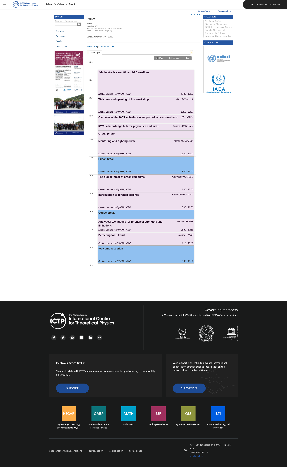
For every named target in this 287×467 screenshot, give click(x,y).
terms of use (135, 451)
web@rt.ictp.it (196, 456)
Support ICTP (189, 388)
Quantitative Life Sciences (188, 424)
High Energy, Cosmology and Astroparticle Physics (69, 426)
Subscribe (72, 388)
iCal (198, 14)
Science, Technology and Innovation (218, 426)
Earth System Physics (158, 424)
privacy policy (96, 451)
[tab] (95, 52)
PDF (193, 14)
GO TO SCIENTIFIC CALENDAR (265, 4)
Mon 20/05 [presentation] (95, 53)
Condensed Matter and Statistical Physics (98, 426)
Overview (60, 31)
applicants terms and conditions (65, 451)
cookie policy (116, 451)
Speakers (60, 41)
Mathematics (129, 424)
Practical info (61, 46)
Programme (61, 36)
